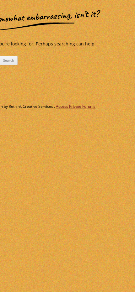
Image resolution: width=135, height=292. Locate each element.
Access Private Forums (75, 106)
